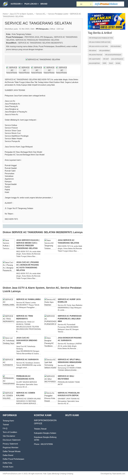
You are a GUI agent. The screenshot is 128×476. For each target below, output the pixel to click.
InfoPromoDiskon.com (12, 474)
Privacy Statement (10, 444)
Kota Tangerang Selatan (21, 34)
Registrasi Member (10, 447)
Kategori (16, 4)
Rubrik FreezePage (21, 11)
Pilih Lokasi (30, 4)
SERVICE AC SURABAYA (27, 359)
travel (111, 63)
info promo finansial (95, 55)
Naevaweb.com (118, 474)
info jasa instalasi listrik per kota (99, 42)
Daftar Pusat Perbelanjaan (13, 459)
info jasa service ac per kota (98, 46)
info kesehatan (116, 46)
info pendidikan (104, 50)
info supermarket (94, 59)
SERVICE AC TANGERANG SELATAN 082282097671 (40, 43)
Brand (43, 4)
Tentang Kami (8, 421)
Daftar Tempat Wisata (11, 451)
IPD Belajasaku (46, 37)
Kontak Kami (8, 467)
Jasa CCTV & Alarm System (21, 14)
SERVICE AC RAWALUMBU (28, 299)
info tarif (105, 59)
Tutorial (6, 424)
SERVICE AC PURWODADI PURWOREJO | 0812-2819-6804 (70, 318)
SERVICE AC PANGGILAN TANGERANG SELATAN (37, 40)
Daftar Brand (8, 455)
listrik (104, 63)
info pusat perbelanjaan (113, 55)
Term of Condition (10, 432)
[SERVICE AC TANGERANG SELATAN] (43, 59)
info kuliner (92, 50)
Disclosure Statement (11, 440)
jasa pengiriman (94, 63)
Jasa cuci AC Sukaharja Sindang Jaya (26, 340)
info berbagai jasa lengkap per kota (101, 38)
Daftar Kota (7, 463)
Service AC (40, 14)
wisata (118, 63)
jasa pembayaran (117, 59)
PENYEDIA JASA (32, 37)
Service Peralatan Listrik (58, 14)
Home (5, 14)
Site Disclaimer (9, 436)
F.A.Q (5, 428)
